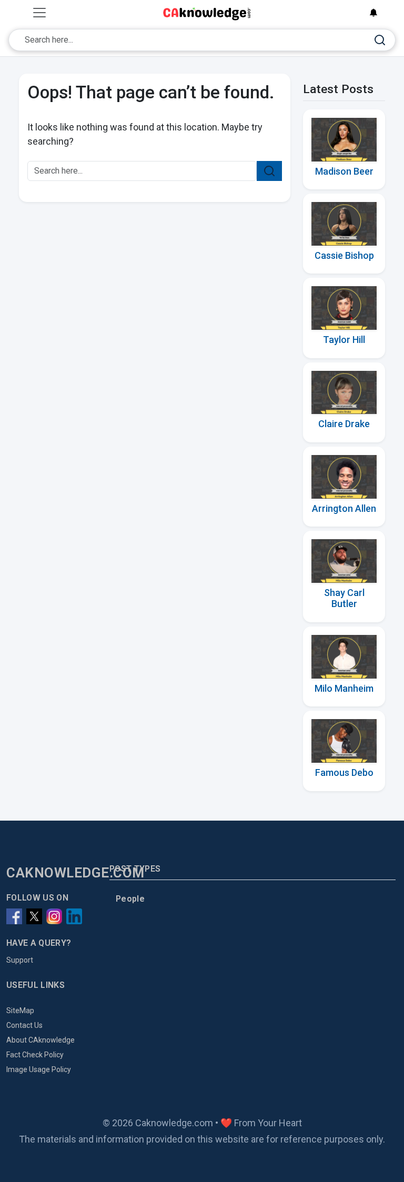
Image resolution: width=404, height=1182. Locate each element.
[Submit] (379, 40)
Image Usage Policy (38, 1069)
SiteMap (20, 1010)
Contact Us (24, 1025)
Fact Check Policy (35, 1054)
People (130, 899)
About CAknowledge (40, 1040)
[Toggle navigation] (39, 13)
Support (19, 960)
